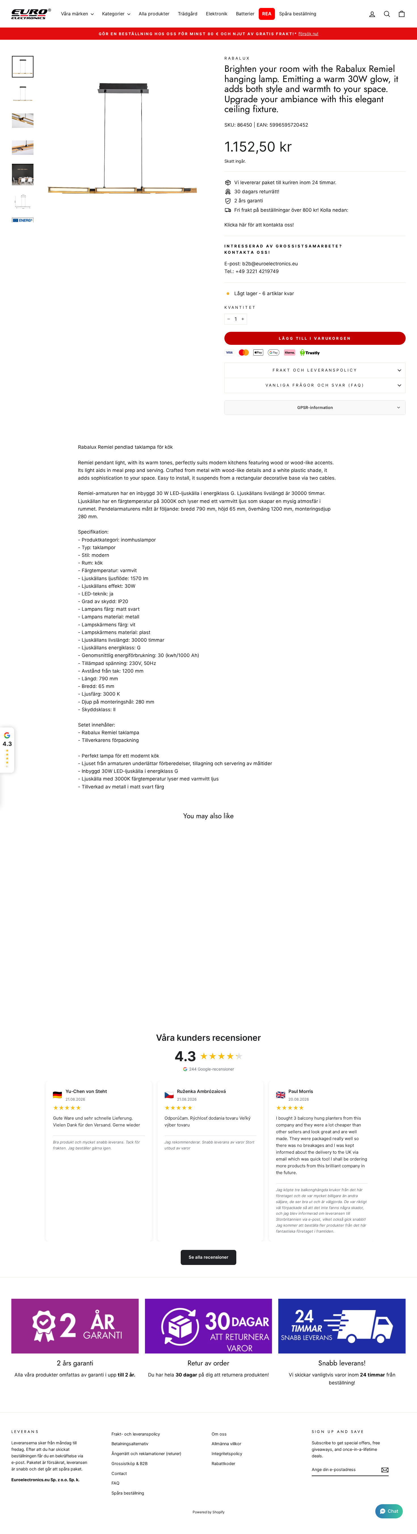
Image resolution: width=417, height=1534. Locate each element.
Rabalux (237, 58)
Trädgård (187, 13)
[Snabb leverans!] (342, 1326)
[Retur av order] (208, 1326)
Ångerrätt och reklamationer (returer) (146, 1453)
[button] (389, 1511)
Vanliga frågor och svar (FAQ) (315, 385)
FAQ (115, 1483)
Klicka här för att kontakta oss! (259, 225)
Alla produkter (154, 13)
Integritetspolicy (227, 1453)
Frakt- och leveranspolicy (135, 1434)
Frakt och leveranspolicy (315, 370)
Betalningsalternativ (129, 1443)
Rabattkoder (223, 1463)
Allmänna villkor (226, 1443)
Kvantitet (240, 307)
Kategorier (114, 13)
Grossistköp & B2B (129, 1463)
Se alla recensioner (208, 1257)
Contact (119, 1473)
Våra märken (75, 13)
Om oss (219, 1434)
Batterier (245, 13)
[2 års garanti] (75, 1326)
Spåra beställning (297, 13)
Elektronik (217, 13)
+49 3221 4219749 (257, 271)
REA (266, 13)
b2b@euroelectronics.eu (270, 263)
